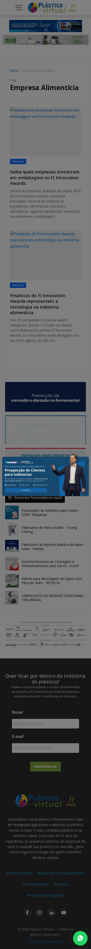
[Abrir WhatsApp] (80, 938)
